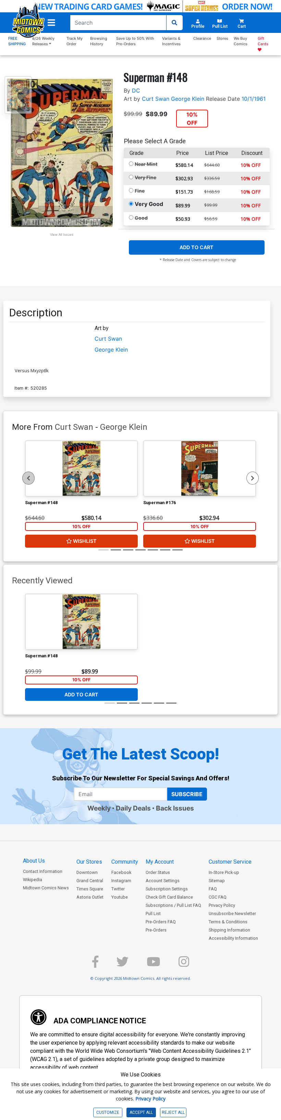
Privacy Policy (222, 905)
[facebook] (95, 964)
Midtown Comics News (46, 887)
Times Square (89, 888)
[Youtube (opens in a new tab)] (153, 964)
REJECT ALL (173, 1112)
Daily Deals (133, 808)
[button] (51, 23)
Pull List (153, 913)
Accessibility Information (233, 938)
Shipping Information (229, 930)
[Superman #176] (199, 468)
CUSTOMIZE (107, 1112)
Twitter (118, 888)
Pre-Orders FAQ (161, 921)
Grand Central (89, 880)
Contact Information (42, 871)
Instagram (121, 880)
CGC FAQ (218, 897)
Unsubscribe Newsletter (232, 913)
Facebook (121, 872)
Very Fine (145, 177)
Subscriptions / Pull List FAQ (173, 905)
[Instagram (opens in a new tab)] (183, 964)
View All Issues (61, 234)
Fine (140, 191)
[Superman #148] (81, 468)
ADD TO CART (196, 247)
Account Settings (163, 880)
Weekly (99, 808)
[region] (28, 478)
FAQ (213, 888)
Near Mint (146, 164)
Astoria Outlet (89, 897)
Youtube (119, 897)
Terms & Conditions (228, 921)
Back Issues (175, 808)
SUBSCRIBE (187, 794)
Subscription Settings (167, 888)
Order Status (158, 872)
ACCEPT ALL (141, 1112)
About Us (34, 860)
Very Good (149, 203)
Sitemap (217, 880)
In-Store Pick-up (224, 872)
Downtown (87, 872)
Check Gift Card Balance (169, 897)
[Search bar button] (174, 22)
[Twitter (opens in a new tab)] (122, 964)
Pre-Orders (156, 930)
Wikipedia (32, 879)
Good (141, 218)
